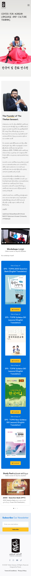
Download (16, 309)
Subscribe (15, 529)
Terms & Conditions (11, 571)
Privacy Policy (22, 571)
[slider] (9, 242)
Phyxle (19, 567)
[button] (13, 508)
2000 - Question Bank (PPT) (14, 498)
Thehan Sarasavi (12, 565)
